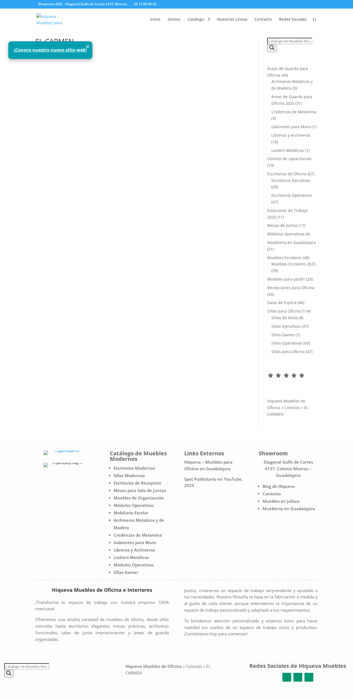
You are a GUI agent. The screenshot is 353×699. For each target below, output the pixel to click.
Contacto (263, 19)
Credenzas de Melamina (138, 535)
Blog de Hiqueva (279, 486)
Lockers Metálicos (131, 557)
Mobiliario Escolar (131, 512)
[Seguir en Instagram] (297, 677)
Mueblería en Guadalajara (289, 508)
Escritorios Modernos (134, 468)
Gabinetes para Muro (135, 542)
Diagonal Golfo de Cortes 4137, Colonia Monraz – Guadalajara (288, 468)
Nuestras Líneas (232, 19)
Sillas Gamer (126, 572)
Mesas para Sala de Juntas (140, 490)
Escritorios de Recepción (137, 483)
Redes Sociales (293, 19)
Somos (174, 19)
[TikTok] (188, 4)
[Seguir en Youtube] (308, 677)
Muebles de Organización (139, 498)
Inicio (155, 19)
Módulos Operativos (134, 505)
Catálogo (196, 19)
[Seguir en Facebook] (286, 677)
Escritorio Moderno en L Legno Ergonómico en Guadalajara (109, 72)
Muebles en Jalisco (281, 501)
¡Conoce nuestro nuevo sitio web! (50, 50)
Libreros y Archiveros (134, 550)
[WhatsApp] (179, 4)
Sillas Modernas (129, 475)
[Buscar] (272, 48)
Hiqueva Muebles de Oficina (153, 666)
